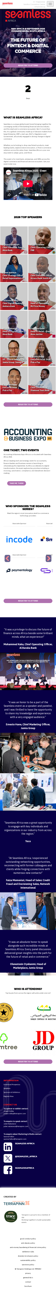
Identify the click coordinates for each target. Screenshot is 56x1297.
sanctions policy (28, 1265)
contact (28, 1282)
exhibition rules (28, 1252)
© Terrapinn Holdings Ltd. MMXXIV (28, 1269)
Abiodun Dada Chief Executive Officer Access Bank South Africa (42, 275)
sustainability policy (28, 1260)
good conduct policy (28, 1239)
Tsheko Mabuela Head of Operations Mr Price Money (40, 303)
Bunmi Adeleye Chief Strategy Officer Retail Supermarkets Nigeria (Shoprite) (21, 275)
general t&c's (28, 1278)
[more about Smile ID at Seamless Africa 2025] (19, 539)
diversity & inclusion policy (28, 1256)
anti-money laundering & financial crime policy (28, 1247)
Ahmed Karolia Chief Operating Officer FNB (42, 247)
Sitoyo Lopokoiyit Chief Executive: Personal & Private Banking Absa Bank (23, 247)
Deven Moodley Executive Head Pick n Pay (10, 388)
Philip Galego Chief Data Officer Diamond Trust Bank (40, 388)
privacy (28, 1273)
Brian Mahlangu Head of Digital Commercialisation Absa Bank (19, 331)
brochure (28, 1286)
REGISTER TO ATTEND (28, 65)
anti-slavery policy (28, 1243)
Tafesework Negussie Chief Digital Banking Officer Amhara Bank (16, 303)
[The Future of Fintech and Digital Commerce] (6, 3)
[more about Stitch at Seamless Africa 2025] (19, 570)
